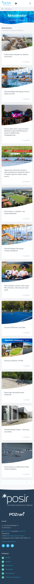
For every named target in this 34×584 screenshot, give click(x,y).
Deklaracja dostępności (13, 577)
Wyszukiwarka (9, 573)
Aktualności (9, 565)
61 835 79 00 (7, 531)
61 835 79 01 (22, 531)
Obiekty (8, 561)
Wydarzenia (9, 569)
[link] (16, 3)
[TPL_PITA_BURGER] (30, 3)
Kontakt (7, 557)
